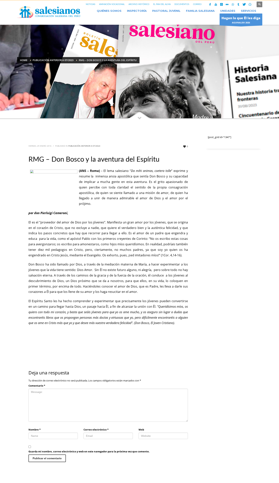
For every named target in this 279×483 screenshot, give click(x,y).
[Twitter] (244, 4)
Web (141, 429)
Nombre (34, 429)
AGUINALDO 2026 (240, 20)
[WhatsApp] (233, 4)
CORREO (197, 4)
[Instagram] (221, 4)
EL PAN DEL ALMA (162, 4)
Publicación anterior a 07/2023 (84, 146)
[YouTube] (216, 4)
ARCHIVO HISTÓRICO (138, 4)
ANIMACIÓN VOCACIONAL (112, 4)
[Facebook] (210, 4)
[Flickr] (227, 4)
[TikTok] (238, 4)
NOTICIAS (90, 4)
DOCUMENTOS (181, 4)
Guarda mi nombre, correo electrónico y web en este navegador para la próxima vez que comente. (89, 451)
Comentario (36, 385)
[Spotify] (250, 4)
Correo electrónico (96, 429)
